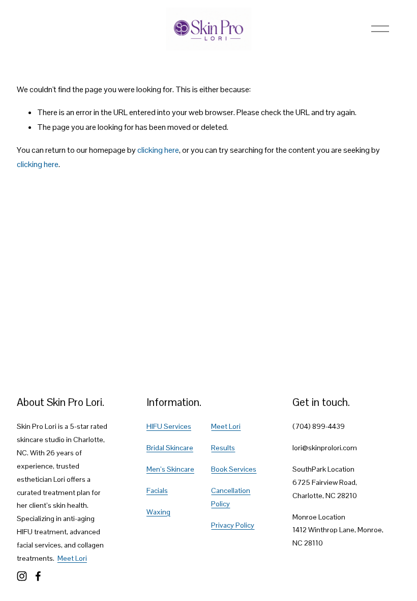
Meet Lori (72, 558)
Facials (157, 490)
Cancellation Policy (230, 497)
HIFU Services (168, 426)
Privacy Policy (232, 525)
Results (223, 447)
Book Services (233, 469)
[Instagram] (22, 576)
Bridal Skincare (169, 447)
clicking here (158, 150)
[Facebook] (38, 576)
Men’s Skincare (170, 469)
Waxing (158, 511)
